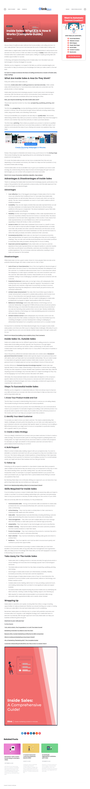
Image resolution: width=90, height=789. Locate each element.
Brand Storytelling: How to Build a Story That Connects (28, 335)
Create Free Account (76, 9)
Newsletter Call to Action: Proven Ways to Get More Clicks (12, 758)
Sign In (67, 9)
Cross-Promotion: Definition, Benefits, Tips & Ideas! (27, 175)
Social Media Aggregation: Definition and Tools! (49, 756)
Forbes (41, 52)
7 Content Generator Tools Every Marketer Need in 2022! (29, 756)
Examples (24, 9)
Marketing (9, 26)
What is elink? (11, 9)
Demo (18, 9)
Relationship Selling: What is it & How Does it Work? (27, 485)
